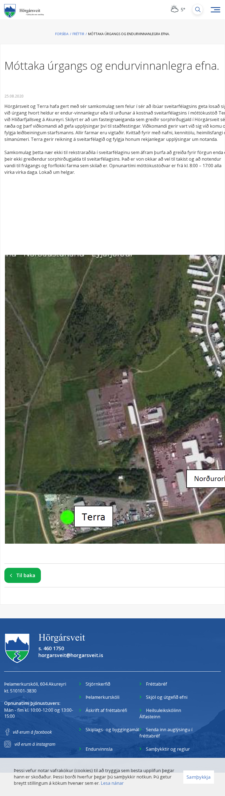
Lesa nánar (112, 783)
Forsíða (62, 34)
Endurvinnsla (99, 749)
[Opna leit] (197, 9)
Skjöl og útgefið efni (166, 697)
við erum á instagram (35, 744)
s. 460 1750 (51, 648)
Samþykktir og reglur (168, 749)
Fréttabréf (156, 684)
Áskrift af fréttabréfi (106, 710)
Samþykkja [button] (199, 777)
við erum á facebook (32, 732)
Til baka (25, 575)
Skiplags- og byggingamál (112, 730)
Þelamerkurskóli (102, 697)
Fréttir (78, 34)
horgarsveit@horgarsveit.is (70, 655)
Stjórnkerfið (98, 684)
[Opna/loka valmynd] (215, 9)
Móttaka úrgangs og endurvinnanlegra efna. (129, 34)
